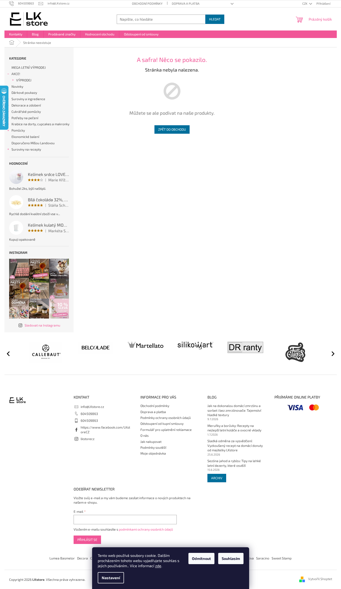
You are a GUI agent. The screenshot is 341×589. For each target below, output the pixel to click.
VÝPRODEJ (23, 80)
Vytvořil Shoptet (320, 579)
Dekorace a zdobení (26, 105)
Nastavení (111, 577)
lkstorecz (87, 439)
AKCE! (15, 74)
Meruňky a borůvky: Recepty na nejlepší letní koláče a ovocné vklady (234, 428)
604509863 (89, 414)
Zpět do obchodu (172, 129)
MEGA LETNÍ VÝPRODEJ (28, 67)
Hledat (215, 19)
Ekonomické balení (25, 137)
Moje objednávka (153, 453)
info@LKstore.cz (92, 407)
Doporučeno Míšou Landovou (33, 143)
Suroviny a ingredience (28, 99)
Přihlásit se (87, 540)
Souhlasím (231, 558)
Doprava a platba (185, 3)
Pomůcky (18, 130)
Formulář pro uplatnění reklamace (166, 430)
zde (158, 565)
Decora (82, 558)
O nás (144, 435)
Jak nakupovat (150, 442)
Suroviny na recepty (26, 149)
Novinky (17, 86)
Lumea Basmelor (62, 558)
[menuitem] (15, 34)
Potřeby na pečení (24, 118)
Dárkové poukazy (24, 93)
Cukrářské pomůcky (26, 112)
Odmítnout (201, 558)
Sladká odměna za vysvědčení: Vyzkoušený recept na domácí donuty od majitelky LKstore (235, 445)
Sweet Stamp (282, 558)
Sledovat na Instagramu (42, 325)
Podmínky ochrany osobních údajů (165, 418)
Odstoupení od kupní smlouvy (162, 424)
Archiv (216, 478)
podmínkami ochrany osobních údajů (146, 529)
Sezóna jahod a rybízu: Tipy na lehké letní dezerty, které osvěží (234, 463)
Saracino (262, 558)
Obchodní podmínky (147, 3)
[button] (330, 353)
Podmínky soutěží (153, 447)
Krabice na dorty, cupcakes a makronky (40, 124)
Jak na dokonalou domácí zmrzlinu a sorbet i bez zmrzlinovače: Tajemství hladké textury (234, 410)
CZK (305, 3)
